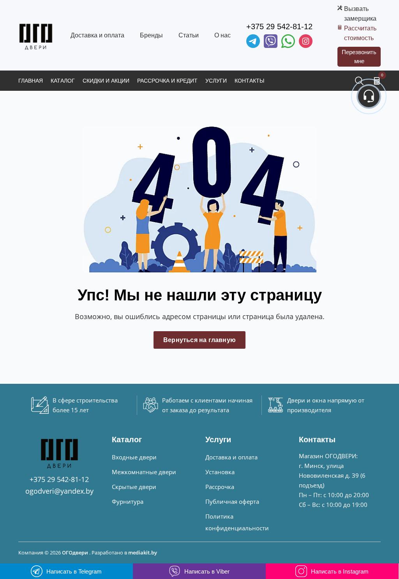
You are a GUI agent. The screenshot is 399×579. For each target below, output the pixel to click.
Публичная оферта (232, 501)
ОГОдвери (75, 552)
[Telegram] (253, 41)
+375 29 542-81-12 (279, 26)
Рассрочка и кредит (167, 81)
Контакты (249, 81)
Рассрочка (219, 487)
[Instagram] (305, 41)
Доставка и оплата (97, 35)
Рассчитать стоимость (360, 33)
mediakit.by (142, 552)
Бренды (151, 35)
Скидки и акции (106, 81)
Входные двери (134, 457)
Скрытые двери (134, 487)
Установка (220, 472)
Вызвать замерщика (360, 13)
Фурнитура (127, 501)
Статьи (188, 35)
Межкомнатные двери (144, 472)
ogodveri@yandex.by (59, 491)
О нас (222, 35)
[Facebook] (288, 41)
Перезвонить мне (359, 56)
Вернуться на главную (199, 340)
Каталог (63, 81)
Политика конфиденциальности (237, 522)
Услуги (216, 81)
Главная (30, 81)
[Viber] (270, 41)
